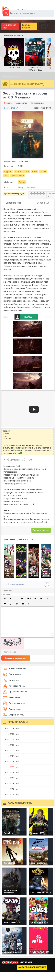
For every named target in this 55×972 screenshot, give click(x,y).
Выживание (14, 697)
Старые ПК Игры (17, 715)
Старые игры (44, 26)
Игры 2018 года (12, 773)
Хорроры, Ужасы (17, 686)
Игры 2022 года (12, 751)
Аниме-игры (15, 709)
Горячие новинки (26, 26)
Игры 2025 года (22, 171)
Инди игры (14, 680)
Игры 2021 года (12, 756)
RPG (6, 176)
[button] (4, 598)
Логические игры (17, 703)
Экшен (43, 171)
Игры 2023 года (12, 745)
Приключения (17, 176)
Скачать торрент (41, 530)
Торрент (8, 171)
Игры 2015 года (12, 789)
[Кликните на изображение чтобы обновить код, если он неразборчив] (12, 648)
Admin (22, 182)
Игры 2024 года (12, 740)
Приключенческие (18, 692)
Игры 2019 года (12, 767)
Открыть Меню (11, 76)
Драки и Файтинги (17, 668)
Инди (34, 171)
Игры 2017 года (12, 778)
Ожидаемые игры (9, 26)
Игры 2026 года (12, 729)
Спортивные (15, 674)
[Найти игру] (6, 13)
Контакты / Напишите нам (32, 967)
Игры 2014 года (12, 795)
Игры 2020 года (12, 762)
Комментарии (10, 108)
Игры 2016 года (12, 784)
